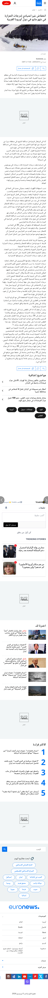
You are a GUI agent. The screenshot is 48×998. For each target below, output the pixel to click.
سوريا (13, 889)
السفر (44, 938)
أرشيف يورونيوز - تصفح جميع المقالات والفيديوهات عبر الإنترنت (13, 951)
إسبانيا (24, 895)
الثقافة (20, 938)
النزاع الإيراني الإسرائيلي (24, 865)
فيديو (44, 943)
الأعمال (43, 927)
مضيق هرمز (22, 883)
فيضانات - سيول (26, 409)
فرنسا (24, 889)
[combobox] (24, 849)
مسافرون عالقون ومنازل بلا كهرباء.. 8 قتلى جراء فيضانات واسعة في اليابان (27, 381)
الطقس (40, 415)
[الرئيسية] (45, 10)
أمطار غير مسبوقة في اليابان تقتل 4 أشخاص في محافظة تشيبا (27, 390)
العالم (33, 10)
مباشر (6, 3)
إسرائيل (9, 877)
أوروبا (12, 409)
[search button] (4, 849)
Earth (20, 927)
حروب (35, 889)
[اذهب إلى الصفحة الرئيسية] (39, 3)
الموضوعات (42, 916)
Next (44, 932)
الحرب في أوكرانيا (36, 877)
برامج (21, 943)
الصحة (20, 932)
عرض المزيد (42, 967)
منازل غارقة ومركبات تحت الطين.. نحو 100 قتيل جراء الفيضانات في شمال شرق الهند (27, 399)
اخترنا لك (40, 626)
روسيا (8, 883)
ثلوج (41, 409)
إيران (20, 877)
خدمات (43, 960)
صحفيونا (43, 948)
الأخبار (40, 10)
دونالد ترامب (37, 883)
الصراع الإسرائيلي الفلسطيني (24, 871)
